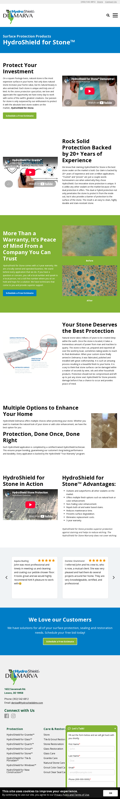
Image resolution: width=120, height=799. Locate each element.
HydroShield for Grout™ (20, 749)
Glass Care (49, 753)
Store (47, 734)
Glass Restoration (53, 749)
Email (71, 767)
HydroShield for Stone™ (20, 753)
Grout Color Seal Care (55, 767)
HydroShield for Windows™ (21, 765)
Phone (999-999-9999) (79, 779)
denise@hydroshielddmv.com (27, 702)
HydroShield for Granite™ (20, 734)
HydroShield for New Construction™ (18, 771)
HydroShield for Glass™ (19, 739)
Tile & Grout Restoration (57, 739)
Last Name (73, 755)
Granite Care (51, 758)
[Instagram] (13, 716)
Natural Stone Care (54, 763)
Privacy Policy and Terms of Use (71, 794)
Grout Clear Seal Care (55, 772)
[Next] (113, 577)
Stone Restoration (54, 744)
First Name (73, 744)
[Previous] (6, 577)
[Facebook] (6, 716)
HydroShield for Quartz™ (20, 744)
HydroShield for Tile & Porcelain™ (19, 759)
